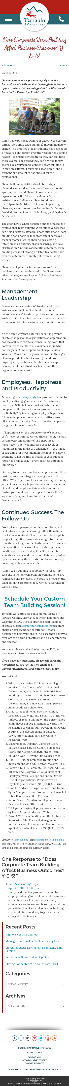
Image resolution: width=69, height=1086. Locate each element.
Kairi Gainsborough (20, 884)
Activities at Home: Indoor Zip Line (27, 957)
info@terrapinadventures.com (34, 1048)
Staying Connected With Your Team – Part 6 (33, 964)
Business (39, 840)
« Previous (8, 65)
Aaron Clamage (51, 1069)
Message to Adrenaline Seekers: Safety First (33, 941)
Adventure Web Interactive (51, 1083)
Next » (63, 65)
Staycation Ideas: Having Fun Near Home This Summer (34, 949)
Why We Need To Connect (22, 934)
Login (34, 1082)
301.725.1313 (36, 1052)
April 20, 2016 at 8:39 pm (23, 888)
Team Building (21, 840)
